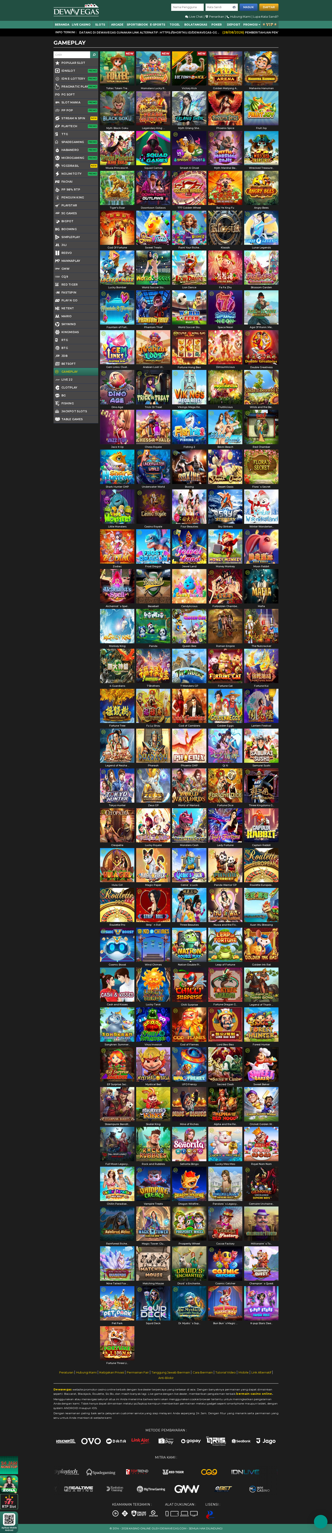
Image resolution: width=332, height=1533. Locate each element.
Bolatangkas (195, 24)
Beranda (62, 24)
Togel (175, 24)
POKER (216, 24)
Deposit (233, 24)
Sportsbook (137, 24)
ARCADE (117, 24)
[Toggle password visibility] (234, 7)
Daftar (269, 7)
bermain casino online (254, 1393)
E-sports (157, 24)
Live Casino (81, 24)
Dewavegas (63, 1389)
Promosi (250, 24)
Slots (100, 24)
